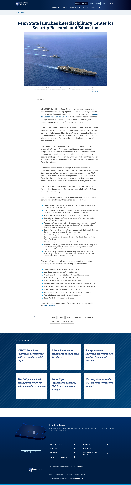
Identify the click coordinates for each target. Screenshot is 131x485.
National (78, 317)
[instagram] (39, 444)
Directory (83, 474)
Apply (98, 3)
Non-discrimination (59, 474)
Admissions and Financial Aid (69, 7)
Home (17, 12)
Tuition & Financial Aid (58, 457)
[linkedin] (27, 444)
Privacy (51, 474)
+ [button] (74, 444)
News (22, 12)
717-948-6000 (79, 466)
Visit (91, 3)
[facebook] (23, 444)
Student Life (87, 449)
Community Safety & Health (90, 453)
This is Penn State (56, 444)
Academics (54, 7)
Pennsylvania (88, 317)
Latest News (55, 322)
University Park (68, 322)
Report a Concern (81, 3)
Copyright (76, 474)
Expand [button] (94, 91)
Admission (53, 453)
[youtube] (35, 444)
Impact (61, 317)
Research (85, 7)
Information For (94, 7)
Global (53, 317)
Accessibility (69, 474)
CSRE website (49, 306)
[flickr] (31, 444)
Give (104, 3)
